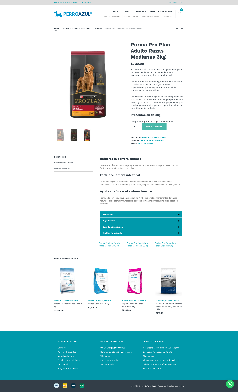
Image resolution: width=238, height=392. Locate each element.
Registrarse (167, 16)
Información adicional (65, 163)
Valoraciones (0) (62, 169)
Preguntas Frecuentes (68, 368)
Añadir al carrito (154, 127)
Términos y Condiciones (69, 360)
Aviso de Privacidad (67, 352)
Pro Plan (142, 143)
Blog (152, 11)
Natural (169, 301)
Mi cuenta (173, 2)
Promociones (165, 11)
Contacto (62, 348)
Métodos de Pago (66, 356)
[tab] (73, 157)
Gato (127, 11)
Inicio (57, 28)
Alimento (85, 28)
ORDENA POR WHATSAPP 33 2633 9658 (72, 2)
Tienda (66, 28)
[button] (230, 384)
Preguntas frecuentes (150, 16)
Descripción (60, 157)
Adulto (144, 140)
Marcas (140, 11)
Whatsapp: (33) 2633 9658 (112, 348)
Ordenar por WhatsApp (111, 16)
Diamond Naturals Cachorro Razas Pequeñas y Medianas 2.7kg (168, 306)
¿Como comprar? (131, 16)
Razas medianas (156, 140)
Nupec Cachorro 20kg (98, 304)
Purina (150, 143)
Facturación (63, 364)
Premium (98, 28)
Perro (116, 11)
